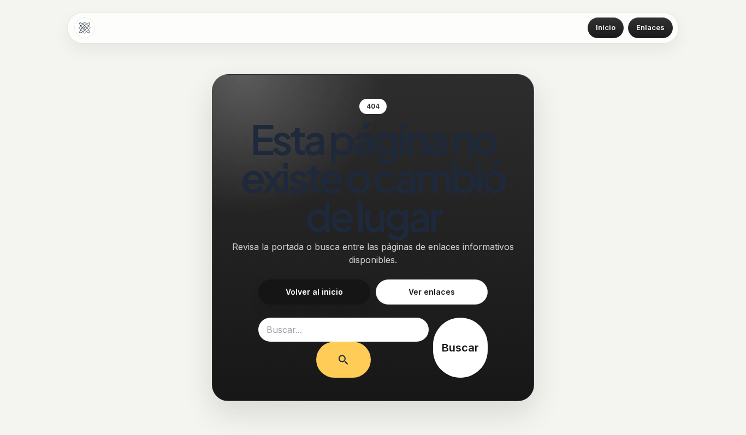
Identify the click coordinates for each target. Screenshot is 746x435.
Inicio (605, 27)
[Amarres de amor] (84, 27)
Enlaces (650, 27)
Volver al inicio (314, 291)
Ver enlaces (431, 291)
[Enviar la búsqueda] (343, 360)
